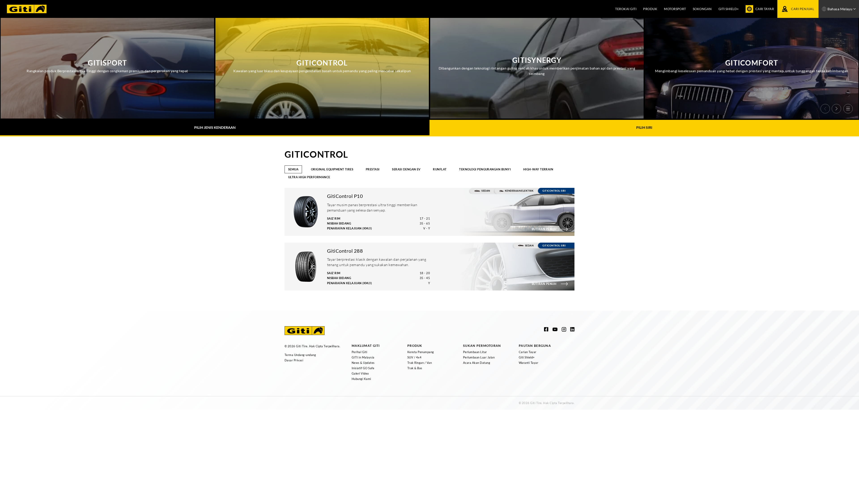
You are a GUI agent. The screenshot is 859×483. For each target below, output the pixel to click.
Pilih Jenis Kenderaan (215, 127)
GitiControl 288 (345, 251)
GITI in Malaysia (363, 357)
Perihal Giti (359, 352)
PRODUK (650, 9)
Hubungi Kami (361, 379)
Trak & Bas (414, 368)
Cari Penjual (802, 9)
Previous (825, 108)
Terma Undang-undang (300, 355)
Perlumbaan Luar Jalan (479, 357)
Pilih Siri (644, 127)
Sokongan (702, 9)
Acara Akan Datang (476, 362)
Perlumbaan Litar (475, 352)
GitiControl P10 (345, 196)
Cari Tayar (764, 9)
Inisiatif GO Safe (363, 368)
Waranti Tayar (528, 362)
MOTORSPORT (675, 9)
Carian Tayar (527, 352)
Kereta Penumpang (420, 352)
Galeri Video (360, 373)
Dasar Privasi (294, 360)
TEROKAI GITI (625, 9)
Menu (848, 108)
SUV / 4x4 (414, 357)
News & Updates (363, 362)
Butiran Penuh (544, 229)
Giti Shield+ (729, 9)
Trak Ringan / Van (419, 362)
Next (836, 108)
